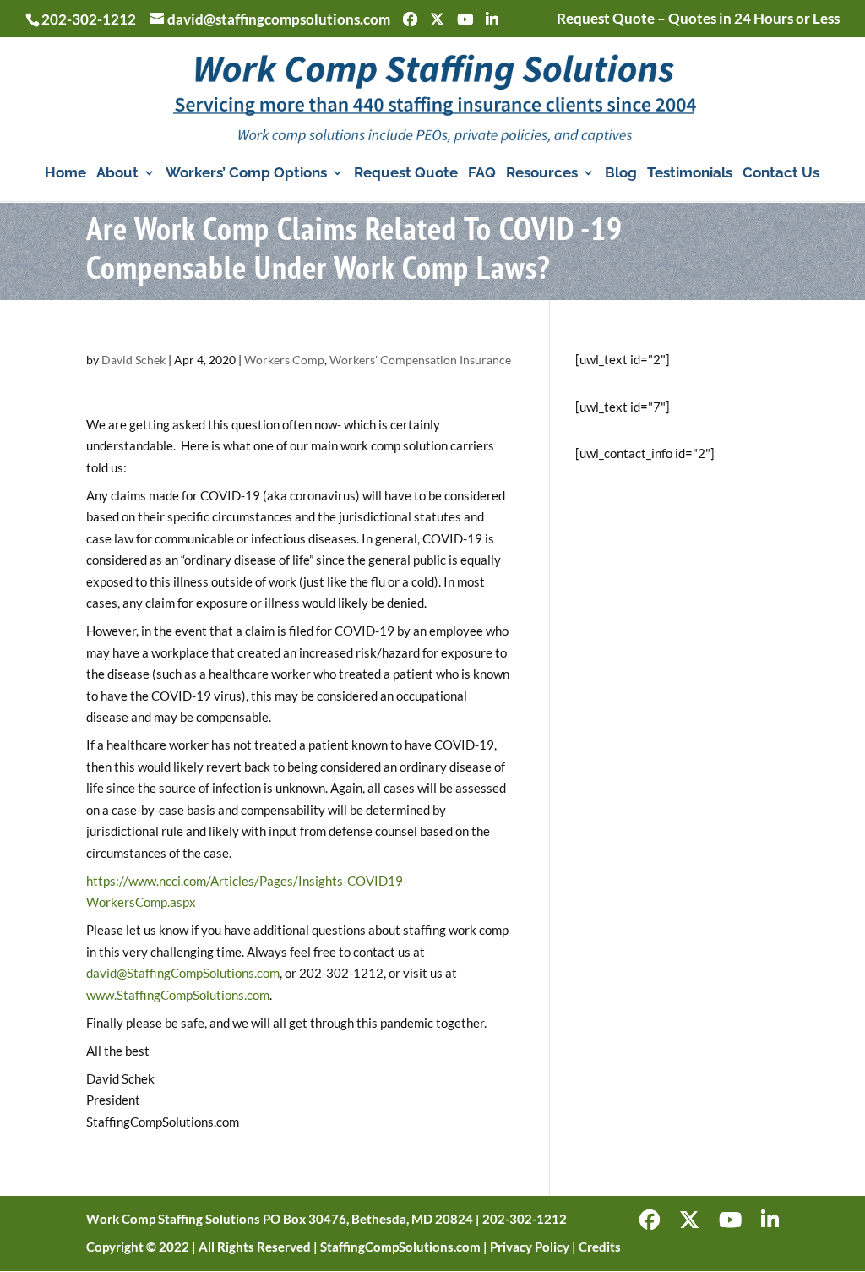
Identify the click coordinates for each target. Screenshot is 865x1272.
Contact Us (781, 174)
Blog (621, 174)
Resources (542, 174)
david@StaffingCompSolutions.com (183, 972)
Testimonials (689, 174)
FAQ (482, 174)
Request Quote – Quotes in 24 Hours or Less (698, 19)
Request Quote (406, 174)
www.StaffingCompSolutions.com (177, 994)
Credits (600, 1246)
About (117, 174)
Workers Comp (284, 359)
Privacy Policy (529, 1246)
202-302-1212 (88, 19)
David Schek (133, 359)
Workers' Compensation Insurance (420, 359)
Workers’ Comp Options (246, 174)
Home (65, 174)
